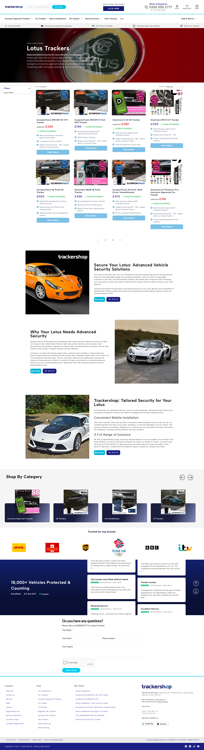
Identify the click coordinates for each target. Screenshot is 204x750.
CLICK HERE (113, 8)
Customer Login (12, 719)
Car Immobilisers (45, 691)
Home (29, 43)
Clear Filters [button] (8, 93)
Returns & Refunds (13, 715)
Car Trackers (43, 695)
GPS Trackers (43, 719)
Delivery (9, 699)
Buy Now (99, 299)
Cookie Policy (37, 740)
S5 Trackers (42, 703)
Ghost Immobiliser (83, 691)
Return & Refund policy (53, 740)
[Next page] (120, 240)
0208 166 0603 (162, 702)
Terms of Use (11, 740)
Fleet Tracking (43, 728)
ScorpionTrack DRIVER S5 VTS (87, 699)
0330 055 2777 (160, 7)
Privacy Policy (24, 740)
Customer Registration (15, 724)
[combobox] (40, 7)
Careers (9, 707)
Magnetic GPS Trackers (47, 711)
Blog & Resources (13, 711)
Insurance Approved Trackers (49, 699)
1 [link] (98, 240)
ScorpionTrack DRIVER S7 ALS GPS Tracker (92, 695)
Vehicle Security (44, 724)
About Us (9, 691)
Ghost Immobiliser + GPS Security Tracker (92, 703)
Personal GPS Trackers (47, 715)
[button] (18, 19)
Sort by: (162, 86)
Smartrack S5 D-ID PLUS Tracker (88, 719)
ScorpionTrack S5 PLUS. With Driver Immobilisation (96, 707)
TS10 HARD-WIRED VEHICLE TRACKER (90, 715)
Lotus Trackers (38, 43)
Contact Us (10, 695)
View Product (53, 152)
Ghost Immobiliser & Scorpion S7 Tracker (92, 711)
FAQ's (8, 703)
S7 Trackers (42, 707)
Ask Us (115, 299)
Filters (7, 88)
